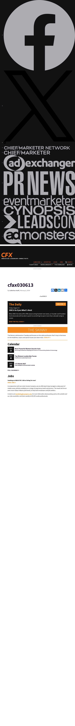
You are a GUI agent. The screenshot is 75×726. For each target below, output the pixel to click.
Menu (70, 265)
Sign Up (46, 337)
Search (69, 262)
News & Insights (46, 265)
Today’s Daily (33, 265)
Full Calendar (13, 370)
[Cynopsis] (39, 210)
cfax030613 (43, 296)
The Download (59, 265)
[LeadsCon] (39, 221)
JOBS (61, 262)
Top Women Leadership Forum (26, 356)
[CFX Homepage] (7, 255)
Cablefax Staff (14, 290)
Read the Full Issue (16, 321)
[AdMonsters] (39, 236)
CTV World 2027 (20, 364)
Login (55, 262)
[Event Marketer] (39, 200)
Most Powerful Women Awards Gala (28, 349)
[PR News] (39, 183)
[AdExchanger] (39, 163)
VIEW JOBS (11, 382)
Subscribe (37, 262)
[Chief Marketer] (27, 152)
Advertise (47, 262)
